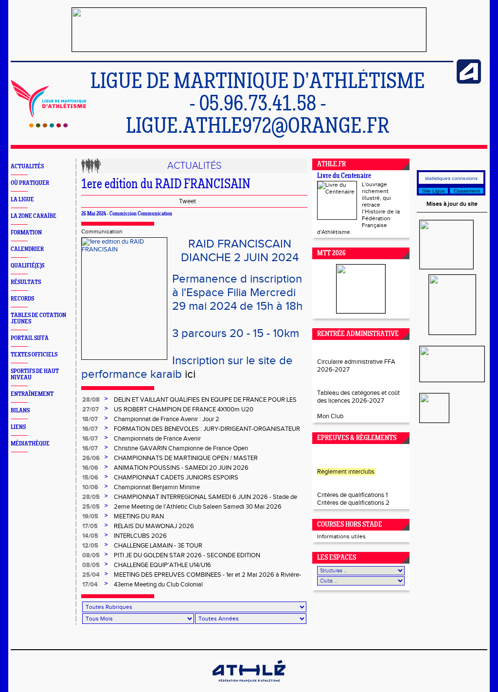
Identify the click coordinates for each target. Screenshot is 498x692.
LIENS (18, 427)
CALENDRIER (27, 249)
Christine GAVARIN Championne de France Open (181, 448)
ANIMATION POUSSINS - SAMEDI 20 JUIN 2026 (181, 468)
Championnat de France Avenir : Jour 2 (166, 419)
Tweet (187, 201)
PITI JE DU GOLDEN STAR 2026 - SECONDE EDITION (187, 555)
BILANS (20, 411)
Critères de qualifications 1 (352, 495)
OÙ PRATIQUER (30, 183)
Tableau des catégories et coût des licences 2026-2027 (358, 397)
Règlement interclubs (345, 472)
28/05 (91, 497)
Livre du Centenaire (344, 176)
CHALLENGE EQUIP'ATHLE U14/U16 (162, 565)
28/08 (91, 400)
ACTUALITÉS (27, 166)
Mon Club (330, 416)
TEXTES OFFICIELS (34, 355)
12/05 (90, 546)
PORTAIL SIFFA (30, 338)
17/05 (90, 526)
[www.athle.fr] (469, 82)
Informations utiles (341, 536)
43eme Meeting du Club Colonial (158, 584)
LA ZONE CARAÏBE (33, 216)
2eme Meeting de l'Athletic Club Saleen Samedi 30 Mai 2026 (198, 507)
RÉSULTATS (26, 282)
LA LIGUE (22, 199)
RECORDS (22, 299)
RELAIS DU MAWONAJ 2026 (154, 526)
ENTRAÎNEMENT (32, 394)
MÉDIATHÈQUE (30, 444)
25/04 (91, 575)
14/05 (90, 536)
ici (190, 374)
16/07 (90, 429)
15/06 (90, 477)
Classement (467, 191)
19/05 (90, 516)
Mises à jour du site (452, 203)
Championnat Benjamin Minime (157, 487)
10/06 (90, 487)
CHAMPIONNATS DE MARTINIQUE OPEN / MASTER (186, 458)
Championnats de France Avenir (157, 439)
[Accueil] (48, 125)
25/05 (91, 507)
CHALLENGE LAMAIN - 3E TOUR (158, 546)
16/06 (90, 468)
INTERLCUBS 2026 (140, 536)
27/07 (90, 409)
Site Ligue (433, 191)
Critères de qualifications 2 (353, 503)
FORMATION (26, 233)
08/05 (91, 555)
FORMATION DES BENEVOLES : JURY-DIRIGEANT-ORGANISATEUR (207, 429)
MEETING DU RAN (139, 516)
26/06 (91, 458)
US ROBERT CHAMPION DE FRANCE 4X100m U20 (183, 409)
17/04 (90, 584)
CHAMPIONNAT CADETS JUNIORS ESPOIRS (176, 477)
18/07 (90, 419)
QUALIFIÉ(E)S (27, 266)
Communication (102, 231)
